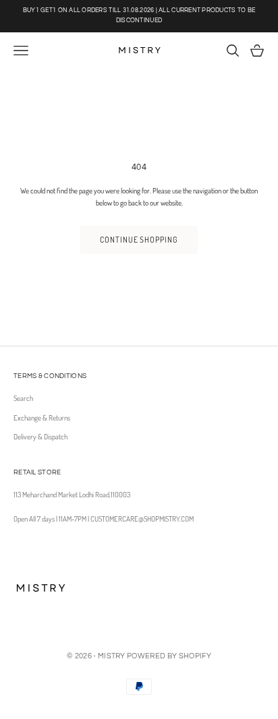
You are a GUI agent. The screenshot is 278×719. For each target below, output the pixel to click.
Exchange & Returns (41, 418)
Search (23, 398)
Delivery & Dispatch (40, 436)
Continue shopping (139, 240)
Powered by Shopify (169, 656)
